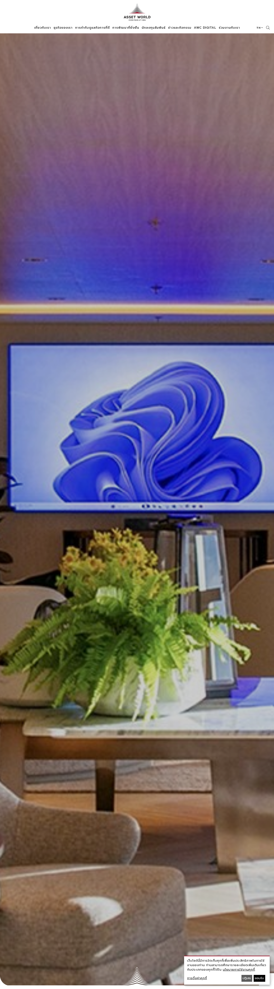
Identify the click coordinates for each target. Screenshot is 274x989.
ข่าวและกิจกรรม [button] (179, 27)
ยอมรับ (259, 978)
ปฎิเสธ (247, 978)
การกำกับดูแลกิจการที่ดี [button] (92, 27)
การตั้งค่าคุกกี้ (197, 978)
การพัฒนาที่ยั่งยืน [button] (125, 27)
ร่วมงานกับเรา (229, 27)
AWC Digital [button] (205, 27)
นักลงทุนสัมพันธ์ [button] (153, 27)
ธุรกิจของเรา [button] (63, 27)
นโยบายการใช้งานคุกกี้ (239, 969)
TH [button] (258, 28)
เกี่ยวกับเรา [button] (42, 27)
